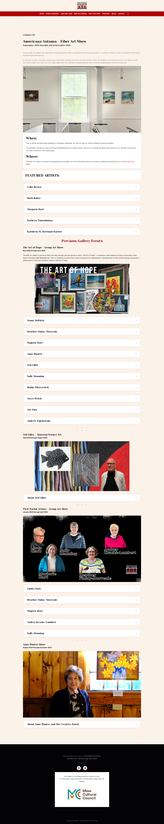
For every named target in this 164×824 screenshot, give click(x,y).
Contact (121, 13)
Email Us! (82, 763)
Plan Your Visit (94, 13)
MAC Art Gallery (80, 13)
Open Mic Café (66, 13)
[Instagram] (85, 768)
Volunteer (106, 13)
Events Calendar (52, 13)
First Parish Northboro (92, 756)
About (114, 13)
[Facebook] (79, 768)
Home (42, 13)
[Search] (128, 14)
